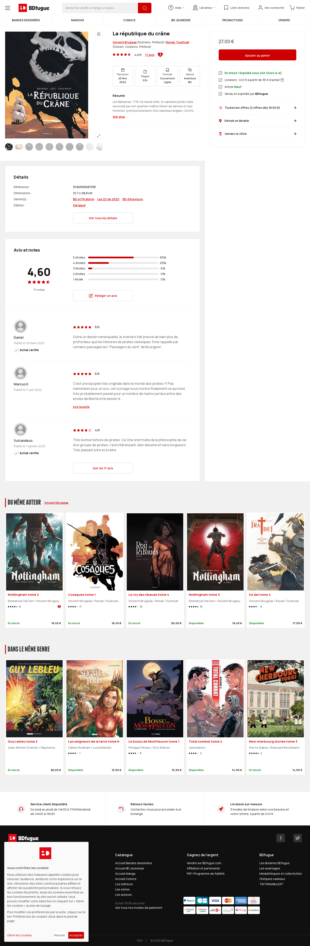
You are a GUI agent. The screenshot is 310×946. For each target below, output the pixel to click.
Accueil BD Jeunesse (129, 868)
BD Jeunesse (180, 20)
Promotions (232, 20)
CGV (140, 940)
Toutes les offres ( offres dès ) (252, 108)
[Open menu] (7, 8)
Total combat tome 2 (205, 741)
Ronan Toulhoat (177, 42)
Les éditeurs (124, 884)
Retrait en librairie (237, 121)
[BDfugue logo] (34, 8)
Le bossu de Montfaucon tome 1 (153, 741)
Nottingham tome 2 (23, 594)
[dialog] (46, 892)
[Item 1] (19, 147)
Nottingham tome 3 (204, 594)
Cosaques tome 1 (82, 594)
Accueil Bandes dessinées (133, 863)
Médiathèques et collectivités (280, 874)
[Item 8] (90, 147)
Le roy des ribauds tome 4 (148, 594)
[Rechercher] (144, 8)
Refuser (59, 935)
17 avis (149, 55)
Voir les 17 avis (103, 468)
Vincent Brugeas (125, 42)
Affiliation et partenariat (203, 868)
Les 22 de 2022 (108, 199)
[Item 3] (39, 147)
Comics (129, 20)
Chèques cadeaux (272, 879)
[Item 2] (29, 147)
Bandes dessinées (26, 20)
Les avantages (269, 868)
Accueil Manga (125, 874)
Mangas (77, 20)
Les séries (122, 889)
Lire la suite (81, 407)
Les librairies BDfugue (274, 863)
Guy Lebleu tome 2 (23, 741)
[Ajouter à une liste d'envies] (98, 34)
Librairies (205, 8)
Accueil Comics (125, 879)
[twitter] (297, 838)
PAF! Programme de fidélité (206, 874)
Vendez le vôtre (236, 134)
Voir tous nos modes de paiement (138, 908)
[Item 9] (100, 147)
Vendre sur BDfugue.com (204, 863)
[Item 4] (49, 147)
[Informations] (282, 80)
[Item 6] (69, 147)
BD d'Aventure (133, 199)
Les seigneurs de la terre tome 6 (93, 741)
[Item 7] (80, 147)
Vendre (284, 20)
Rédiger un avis (106, 296)
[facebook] (280, 838)
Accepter (76, 935)
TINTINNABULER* (271, 884)
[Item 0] (9, 147)
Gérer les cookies (19, 935)
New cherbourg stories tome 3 (273, 741)
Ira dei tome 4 (260, 594)
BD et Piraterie (83, 199)
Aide (178, 8)
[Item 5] (59, 147)
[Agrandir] (98, 136)
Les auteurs (123, 895)
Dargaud (79, 205)
